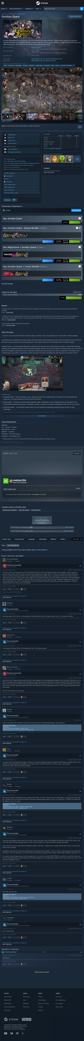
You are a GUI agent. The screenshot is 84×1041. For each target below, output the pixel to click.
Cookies (40, 1007)
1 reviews (9, 711)
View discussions (9, 190)
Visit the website (9, 173)
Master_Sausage (12, 667)
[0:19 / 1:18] (42, 90)
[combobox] (62, 8)
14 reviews (9, 605)
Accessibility (42, 1000)
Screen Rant (9, 312)
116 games (9, 561)
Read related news (9, 187)
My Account (59, 1007)
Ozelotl (9, 784)
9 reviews (17, 561)
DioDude (9, 827)
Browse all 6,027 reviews (42, 972)
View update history (10, 184)
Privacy (40, 997)
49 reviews (17, 751)
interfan (9, 878)
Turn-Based (47, 65)
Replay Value (39, 65)
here (36, 494)
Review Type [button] (6, 539)
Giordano (10, 603)
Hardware (26, 1003)
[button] (4, 8)
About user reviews (24, 510)
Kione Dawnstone (12, 559)
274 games (9, 669)
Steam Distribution (9, 1007)
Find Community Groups (11, 193)
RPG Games (12, 14)
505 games (9, 637)
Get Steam (59, 997)
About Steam (8, 997)
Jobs (24, 1000)
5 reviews (9, 919)
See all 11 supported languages (52, 148)
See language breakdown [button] (9, 510)
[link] (61, 241)
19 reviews (17, 669)
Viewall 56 (77, 159)
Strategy (25, 65)
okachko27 (10, 918)
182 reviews (18, 637)
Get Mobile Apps (61, 1000)
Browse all (77, 292)
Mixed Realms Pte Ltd (38, 59)
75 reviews (9, 829)
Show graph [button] (76, 539)
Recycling (26, 1007)
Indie (52, 65)
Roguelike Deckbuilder (66, 65)
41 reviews (17, 880)
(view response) (6, 597)
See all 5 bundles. (7, 284)
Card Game (11, 65)
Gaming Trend (11, 320)
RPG (5, 65)
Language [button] (31, 539)
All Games (4, 14)
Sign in (4, 126)
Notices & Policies (43, 1003)
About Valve (26, 997)
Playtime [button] (53, 539)
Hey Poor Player (10, 325)
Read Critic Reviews (19, 482)
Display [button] (62, 539)
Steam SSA (7, 1000)
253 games (9, 786)
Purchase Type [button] (19, 539)
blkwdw (9, 709)
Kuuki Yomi (10, 635)
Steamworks (7, 1003)
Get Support (59, 1003)
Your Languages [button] (12, 545)
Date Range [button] (42, 539)
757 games (9, 880)
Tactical (57, 65)
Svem (9, 749)
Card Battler (19, 65)
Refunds (40, 1010)
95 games (9, 751)
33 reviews (17, 786)
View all (78, 488)
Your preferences (36, 510)
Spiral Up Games (50, 60)
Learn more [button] (76, 210)
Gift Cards (7, 1010)
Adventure (31, 65)
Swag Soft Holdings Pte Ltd (53, 59)
